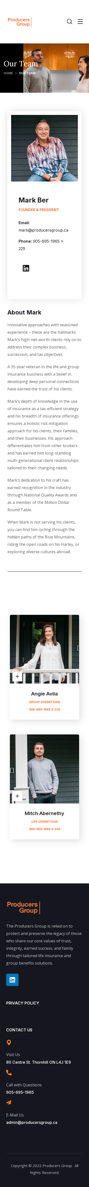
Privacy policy (22, 1003)
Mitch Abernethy (44, 813)
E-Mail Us (15, 1115)
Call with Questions (24, 1085)
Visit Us (13, 1054)
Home (8, 73)
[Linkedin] (26, 268)
